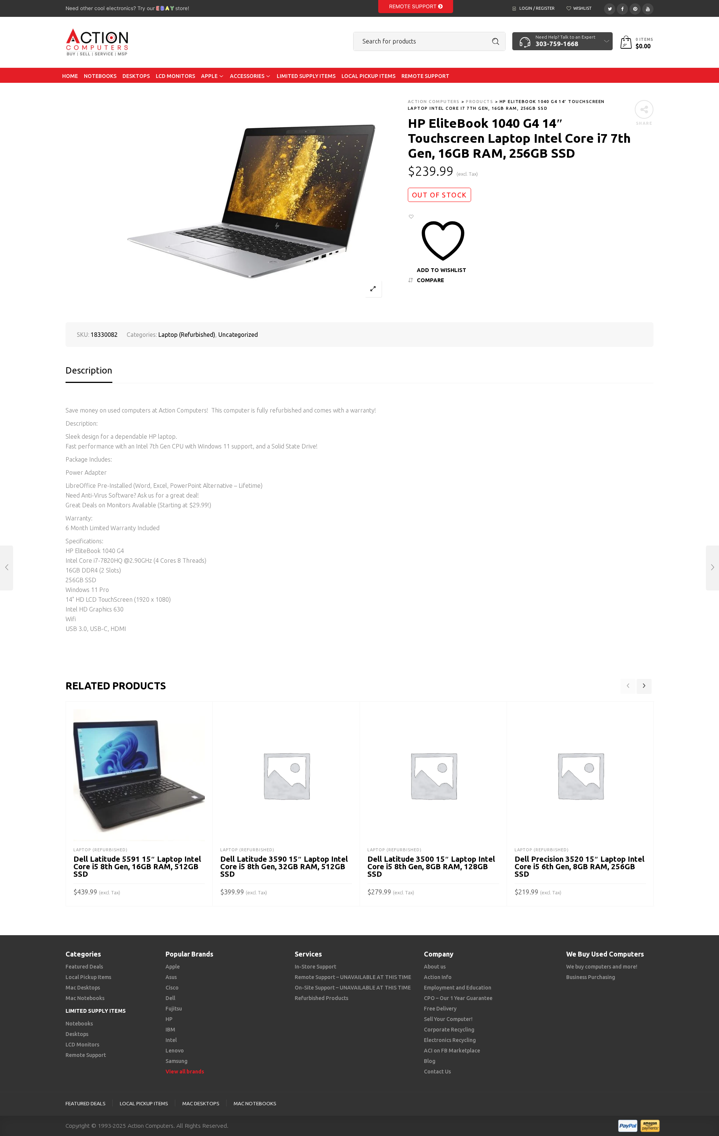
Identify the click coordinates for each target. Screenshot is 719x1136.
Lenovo (175, 1051)
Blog (430, 1061)
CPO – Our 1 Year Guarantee (458, 998)
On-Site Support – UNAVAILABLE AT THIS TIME (353, 988)
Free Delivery (440, 1009)
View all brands (185, 1072)
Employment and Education (457, 988)
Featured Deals (84, 967)
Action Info (438, 977)
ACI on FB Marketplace (452, 1051)
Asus (171, 977)
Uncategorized (238, 334)
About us (435, 967)
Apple (173, 967)
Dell (170, 998)
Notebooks (79, 1024)
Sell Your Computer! (448, 1019)
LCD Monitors (82, 1045)
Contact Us (437, 1072)
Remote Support (413, 6)
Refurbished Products (321, 998)
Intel (171, 1040)
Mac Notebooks (85, 998)
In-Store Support (315, 967)
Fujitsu (174, 1009)
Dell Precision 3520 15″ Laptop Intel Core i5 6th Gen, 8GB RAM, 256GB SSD (579, 866)
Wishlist (582, 8)
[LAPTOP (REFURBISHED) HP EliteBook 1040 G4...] (6, 568)
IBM (170, 1030)
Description (89, 370)
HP (169, 1019)
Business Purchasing (590, 977)
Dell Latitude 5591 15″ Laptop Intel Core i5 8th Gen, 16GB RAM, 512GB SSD (137, 866)
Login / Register (537, 8)
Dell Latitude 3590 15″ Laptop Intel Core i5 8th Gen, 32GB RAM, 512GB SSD (284, 866)
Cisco (172, 988)
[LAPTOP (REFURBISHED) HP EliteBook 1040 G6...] (712, 568)
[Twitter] (609, 8)
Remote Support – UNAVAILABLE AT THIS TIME (353, 977)
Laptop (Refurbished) (186, 334)
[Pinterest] (635, 8)
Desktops (77, 1034)
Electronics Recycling (450, 1040)
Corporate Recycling (449, 1030)
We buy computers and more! (601, 967)
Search (495, 41)
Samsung (177, 1061)
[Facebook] (622, 8)
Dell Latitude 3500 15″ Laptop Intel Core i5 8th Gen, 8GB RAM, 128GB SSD (431, 866)
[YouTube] (647, 8)
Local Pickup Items (88, 977)
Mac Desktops (83, 988)
